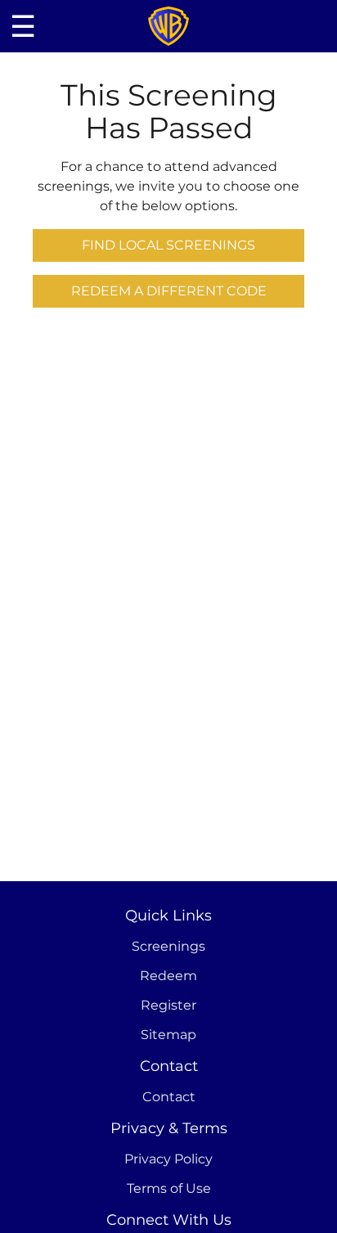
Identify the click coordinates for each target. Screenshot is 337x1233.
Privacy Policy (168, 1159)
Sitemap (168, 1034)
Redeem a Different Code (169, 291)
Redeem (168, 975)
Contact (168, 1097)
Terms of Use (169, 1188)
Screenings (168, 946)
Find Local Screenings (168, 245)
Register (168, 1005)
